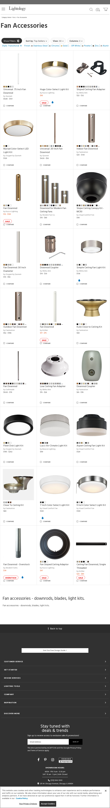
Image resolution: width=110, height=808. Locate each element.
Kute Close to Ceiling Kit (89, 327)
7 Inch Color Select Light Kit (54, 505)
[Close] (106, 791)
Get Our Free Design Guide (54, 650)
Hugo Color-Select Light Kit (54, 89)
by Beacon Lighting (47, 449)
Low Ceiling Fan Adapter (52, 386)
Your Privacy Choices (28, 804)
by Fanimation (82, 152)
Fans (14, 17)
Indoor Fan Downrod (87, 149)
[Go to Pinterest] (45, 760)
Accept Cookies (48, 804)
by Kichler (44, 330)
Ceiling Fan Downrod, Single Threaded (91, 566)
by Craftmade (8, 389)
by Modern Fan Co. (47, 215)
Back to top (56, 628)
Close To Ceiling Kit (13, 505)
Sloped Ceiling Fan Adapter (91, 89)
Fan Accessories (22, 17)
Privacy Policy (75, 747)
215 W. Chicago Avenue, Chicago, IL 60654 (56, 783)
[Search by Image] (98, 9)
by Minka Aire (82, 92)
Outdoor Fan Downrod (14, 327)
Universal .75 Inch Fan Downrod (14, 91)
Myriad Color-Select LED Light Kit (16, 150)
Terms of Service (37, 750)
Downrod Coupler (49, 268)
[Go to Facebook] (39, 760)
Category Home (6, 17)
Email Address (35, 742)
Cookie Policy (22, 798)
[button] (3, 9)
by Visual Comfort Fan (85, 215)
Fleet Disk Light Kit (13, 446)
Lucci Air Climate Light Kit (53, 446)
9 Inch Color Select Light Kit (91, 505)
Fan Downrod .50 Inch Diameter (14, 269)
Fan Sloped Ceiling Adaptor (54, 565)
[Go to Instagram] (53, 760)
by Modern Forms (10, 567)
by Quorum (7, 96)
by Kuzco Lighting (47, 92)
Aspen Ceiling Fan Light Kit (91, 446)
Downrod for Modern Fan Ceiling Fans (53, 210)
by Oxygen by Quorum (12, 155)
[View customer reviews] (65, 760)
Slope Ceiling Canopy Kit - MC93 (90, 210)
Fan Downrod (10, 208)
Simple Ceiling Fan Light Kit (91, 268)
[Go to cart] (106, 9)
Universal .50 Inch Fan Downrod (51, 150)
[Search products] (91, 9)
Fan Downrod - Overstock (16, 565)
